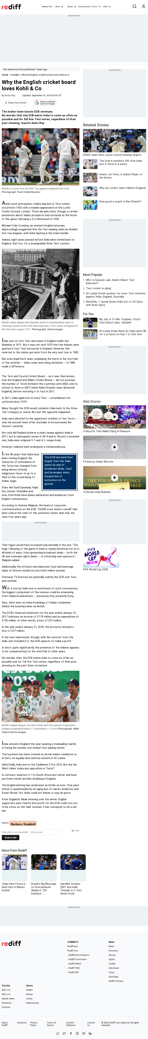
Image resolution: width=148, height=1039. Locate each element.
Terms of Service (51, 1024)
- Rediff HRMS (74, 963)
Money (70, 6)
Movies (112, 955)
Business (113, 950)
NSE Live (6, 994)
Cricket (15, 74)
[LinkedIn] (90, 1033)
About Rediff (5, 1024)
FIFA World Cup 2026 (95, 569)
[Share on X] (64, 1033)
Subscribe (10, 837)
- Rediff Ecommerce (77, 959)
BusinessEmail (84, 6)
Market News (8, 998)
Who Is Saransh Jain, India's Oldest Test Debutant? (110, 281)
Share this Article (17, 102)
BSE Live (6, 990)
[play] (114, 417)
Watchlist (6, 1003)
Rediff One (72, 950)
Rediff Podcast (116, 981)
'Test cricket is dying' (98, 288)
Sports (112, 959)
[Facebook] (70, 1033)
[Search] (134, 7)
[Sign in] (143, 7)
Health (29, 990)
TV (99, 6)
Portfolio (6, 1007)
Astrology (113, 977)
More (105, 6)
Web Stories (92, 401)
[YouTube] (83, 1033)
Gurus (94, 6)
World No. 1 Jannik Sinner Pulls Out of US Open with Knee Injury (114, 303)
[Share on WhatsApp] (57, 1033)
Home (45, 6)
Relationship (32, 1003)
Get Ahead (114, 968)
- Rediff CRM (73, 968)
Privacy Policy (33, 1024)
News (57, 6)
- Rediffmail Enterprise (78, 955)
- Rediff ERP (73, 972)
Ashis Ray (10, 95)
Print (77, 831)
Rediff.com (114, 1022)
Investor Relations (71, 1024)
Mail (51, 6)
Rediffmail (72, 946)
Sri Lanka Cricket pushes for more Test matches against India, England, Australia (115, 295)
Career (29, 998)
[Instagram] (77, 1033)
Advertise (22, 1022)
